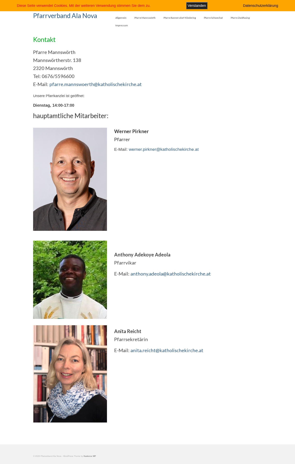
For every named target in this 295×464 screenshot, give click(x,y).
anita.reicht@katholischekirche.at (166, 350)
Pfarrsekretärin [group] (131, 335)
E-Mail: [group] (158, 350)
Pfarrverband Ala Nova (65, 15)
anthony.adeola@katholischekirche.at (170, 274)
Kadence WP (90, 456)
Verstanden (197, 6)
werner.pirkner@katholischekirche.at (164, 149)
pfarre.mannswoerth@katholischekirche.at (95, 84)
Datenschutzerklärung (260, 6)
